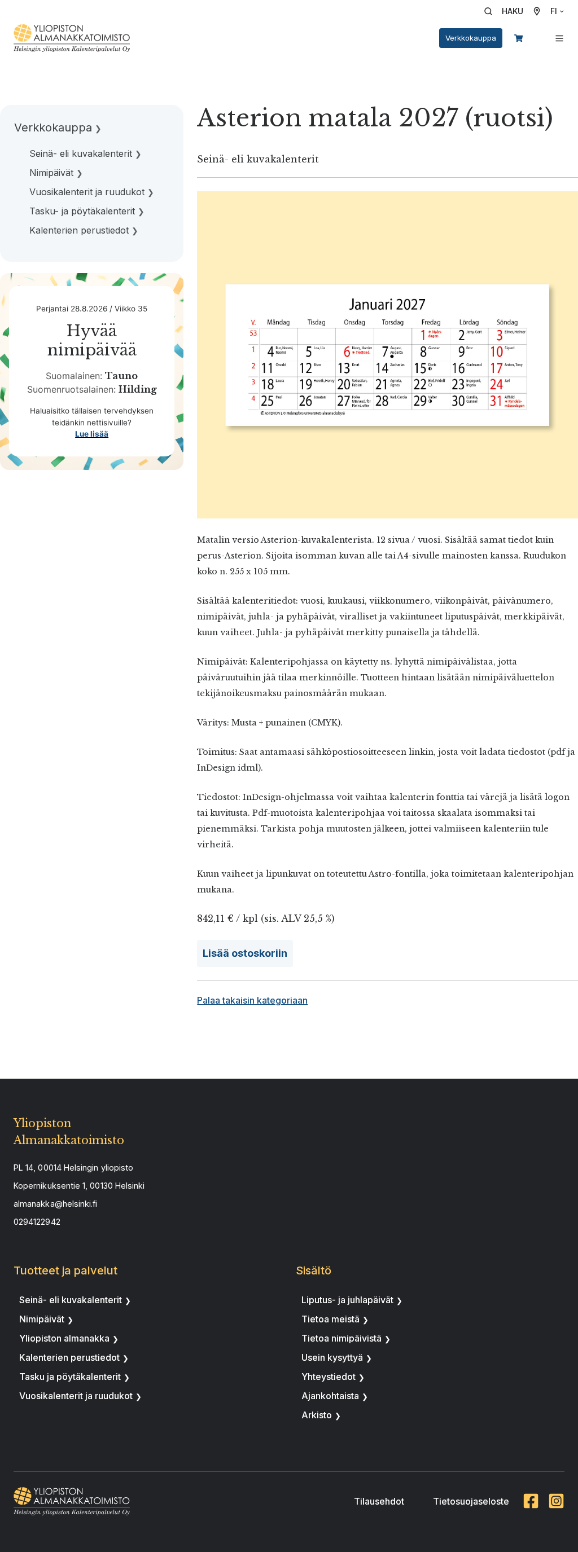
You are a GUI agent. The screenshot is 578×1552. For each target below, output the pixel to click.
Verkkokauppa (470, 37)
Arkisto (316, 1415)
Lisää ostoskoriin (245, 953)
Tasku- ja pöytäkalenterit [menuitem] (82, 211)
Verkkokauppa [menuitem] (53, 127)
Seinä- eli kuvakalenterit (70, 1299)
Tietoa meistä (330, 1319)
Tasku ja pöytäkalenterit (70, 1376)
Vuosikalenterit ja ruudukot (76, 1395)
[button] (507, 11)
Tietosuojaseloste (471, 1501)
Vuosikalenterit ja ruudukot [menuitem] (86, 191)
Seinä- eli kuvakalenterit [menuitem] (80, 153)
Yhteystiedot (328, 1376)
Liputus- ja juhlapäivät (347, 1299)
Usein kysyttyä (332, 1357)
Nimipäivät (41, 1319)
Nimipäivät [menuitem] (51, 172)
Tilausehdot (379, 1501)
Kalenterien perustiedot (69, 1357)
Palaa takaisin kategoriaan (252, 1000)
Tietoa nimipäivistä (341, 1338)
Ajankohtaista (330, 1395)
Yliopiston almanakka (64, 1338)
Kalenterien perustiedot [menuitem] (79, 230)
